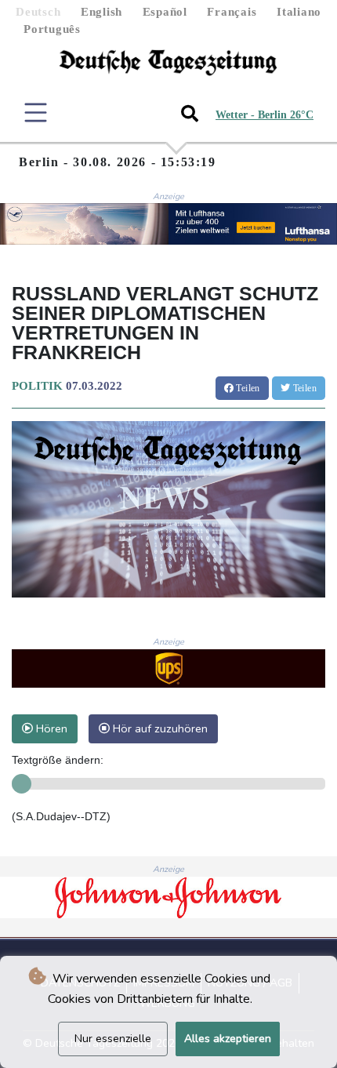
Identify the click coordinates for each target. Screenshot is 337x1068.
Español (165, 11)
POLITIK (37, 386)
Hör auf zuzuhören (159, 728)
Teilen (247, 388)
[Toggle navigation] (35, 112)
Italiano (299, 11)
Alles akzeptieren (227, 1038)
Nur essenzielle (112, 1038)
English (101, 11)
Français (231, 11)
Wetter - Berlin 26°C (264, 115)
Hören (50, 728)
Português (52, 29)
